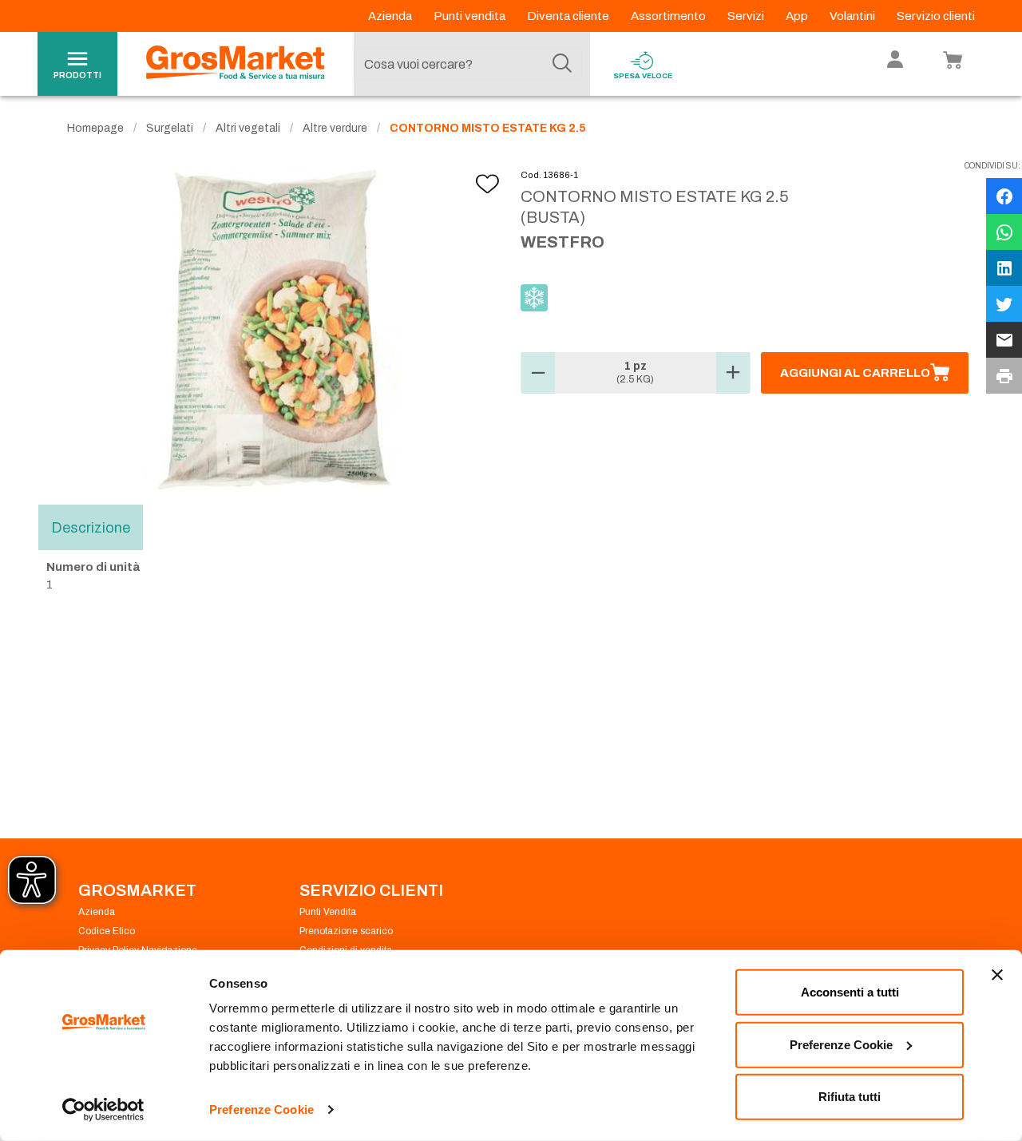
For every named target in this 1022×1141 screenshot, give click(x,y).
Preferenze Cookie (261, 1109)
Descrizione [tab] (90, 527)
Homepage (95, 128)
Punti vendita (471, 16)
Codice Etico (106, 931)
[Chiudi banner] (997, 975)
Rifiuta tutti (849, 1096)
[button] (538, 373)
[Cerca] (562, 63)
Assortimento (669, 16)
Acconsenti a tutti (850, 992)
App (798, 16)
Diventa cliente (569, 16)
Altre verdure (335, 128)
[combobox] (468, 64)
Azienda (391, 16)
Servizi (746, 16)
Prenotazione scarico (346, 931)
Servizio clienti (936, 16)
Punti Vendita (327, 911)
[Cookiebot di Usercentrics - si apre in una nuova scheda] (103, 1110)
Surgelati (169, 128)
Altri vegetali (248, 128)
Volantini (853, 16)
